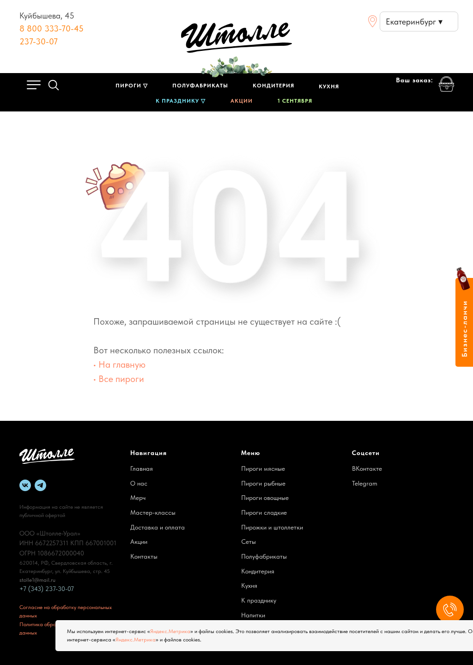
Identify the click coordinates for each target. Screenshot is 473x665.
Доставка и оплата (157, 527)
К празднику (258, 600)
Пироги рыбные (263, 483)
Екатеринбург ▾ (414, 21)
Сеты (248, 541)
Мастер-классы (153, 512)
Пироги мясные (263, 468)
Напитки (253, 615)
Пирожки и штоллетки (272, 527)
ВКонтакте (367, 468)
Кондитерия (257, 571)
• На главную (119, 364)
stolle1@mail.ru (37, 580)
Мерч (138, 497)
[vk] (25, 485)
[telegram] (40, 485)
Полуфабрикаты (264, 556)
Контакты (144, 556)
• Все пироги (118, 378)
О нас (138, 483)
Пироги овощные (265, 497)
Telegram (364, 483)
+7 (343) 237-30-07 (46, 588)
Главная (141, 468)
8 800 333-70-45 (51, 28)
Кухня (249, 585)
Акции (138, 541)
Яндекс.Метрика (170, 631)
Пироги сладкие (264, 512)
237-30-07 (38, 41)
